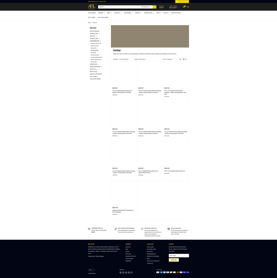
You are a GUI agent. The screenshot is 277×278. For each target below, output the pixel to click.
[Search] (154, 7)
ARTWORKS (127, 13)
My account (173, 7)
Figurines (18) (94, 45)
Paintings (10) (94, 50)
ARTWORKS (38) (94, 41)
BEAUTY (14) (93, 71)
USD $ (90, 269)
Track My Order (151, 249)
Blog (127, 249)
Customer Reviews (131, 256)
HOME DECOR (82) (95, 66)
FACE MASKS (92, 13)
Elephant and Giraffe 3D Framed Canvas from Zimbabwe (123, 211)
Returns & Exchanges (153, 256)
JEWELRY (117, 13)
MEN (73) (92, 36)
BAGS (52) (93, 69)
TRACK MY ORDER (103, 17)
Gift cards (128, 254)
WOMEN (100, 13)
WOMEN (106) (94, 33)
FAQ (148, 258)
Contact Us (150, 263)
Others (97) (94, 62)
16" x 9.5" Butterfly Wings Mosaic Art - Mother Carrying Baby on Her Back (122, 91)
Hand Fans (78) (95, 55)
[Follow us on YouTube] (131, 272)
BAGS (158, 13)
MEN (108, 13)
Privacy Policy (129, 258)
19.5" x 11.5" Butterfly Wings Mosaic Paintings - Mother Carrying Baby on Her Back (175, 92)
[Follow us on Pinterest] (129, 272)
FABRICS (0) (93, 64)
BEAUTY (166, 13)
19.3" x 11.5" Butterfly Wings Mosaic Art (174, 171)
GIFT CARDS (91, 17)
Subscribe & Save (183, 1)
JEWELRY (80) (94, 38)
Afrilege (114, 94)
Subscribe (174, 260)
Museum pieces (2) (96, 43)
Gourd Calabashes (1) (96, 57)
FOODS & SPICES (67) (96, 74)
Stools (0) (93, 52)
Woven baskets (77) (96, 59)
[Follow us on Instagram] (126, 272)
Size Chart (150, 251)
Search (127, 251)
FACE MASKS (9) (94, 31)
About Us (128, 247)
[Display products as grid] (183, 59)
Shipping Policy (151, 254)
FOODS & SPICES (176, 13)
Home (89, 22)
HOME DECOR (148, 13)
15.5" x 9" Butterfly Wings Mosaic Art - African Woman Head (148, 171)
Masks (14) (94, 48)
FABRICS (137, 13)
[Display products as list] (186, 59)
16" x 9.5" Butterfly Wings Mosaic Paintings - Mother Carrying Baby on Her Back (149, 91)
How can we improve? (153, 261)
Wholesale (128, 261)
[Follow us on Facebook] (121, 272)
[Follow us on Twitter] (123, 272)
